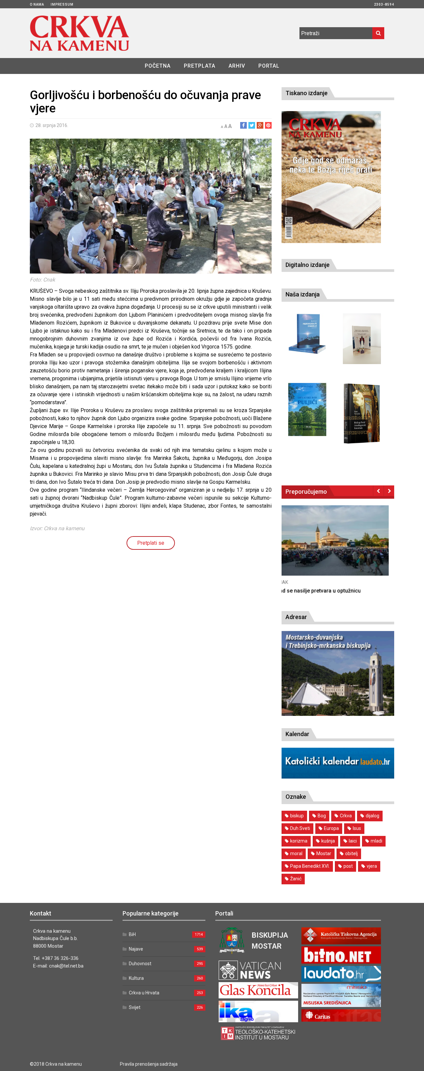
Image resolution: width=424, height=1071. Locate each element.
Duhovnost (140, 963)
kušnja (328, 841)
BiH (132, 934)
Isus (357, 828)
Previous (378, 490)
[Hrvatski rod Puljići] (307, 409)
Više (338, 547)
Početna (158, 66)
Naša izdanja (303, 294)
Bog (322, 815)
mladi (376, 841)
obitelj (351, 853)
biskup (297, 815)
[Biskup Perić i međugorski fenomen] (362, 414)
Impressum (62, 4)
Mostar (323, 853)
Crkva (346, 815)
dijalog (372, 815)
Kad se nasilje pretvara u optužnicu (324, 591)
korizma (298, 841)
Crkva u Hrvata (144, 992)
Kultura (136, 978)
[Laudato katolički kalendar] (338, 777)
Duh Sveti (300, 828)
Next (389, 490)
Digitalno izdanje (308, 264)
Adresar (296, 616)
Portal (269, 66)
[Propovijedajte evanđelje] (307, 334)
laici (353, 841)
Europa (331, 828)
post (348, 866)
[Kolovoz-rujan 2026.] (331, 177)
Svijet (134, 1007)
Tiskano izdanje (307, 93)
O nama (37, 4)
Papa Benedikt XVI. (310, 866)
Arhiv (237, 66)
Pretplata (199, 66)
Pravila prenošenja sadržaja (149, 1064)
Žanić (295, 878)
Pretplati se (150, 543)
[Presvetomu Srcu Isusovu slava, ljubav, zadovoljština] (362, 338)
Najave (136, 949)
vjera (372, 866)
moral (296, 853)
